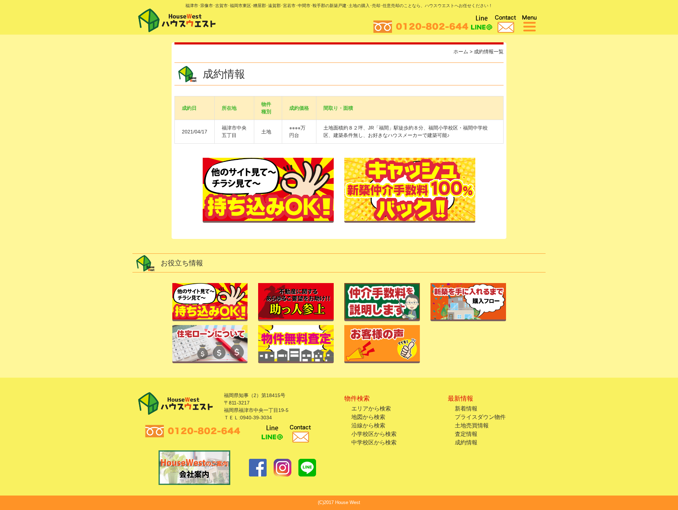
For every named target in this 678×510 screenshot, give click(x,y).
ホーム (460, 51)
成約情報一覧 (489, 51)
